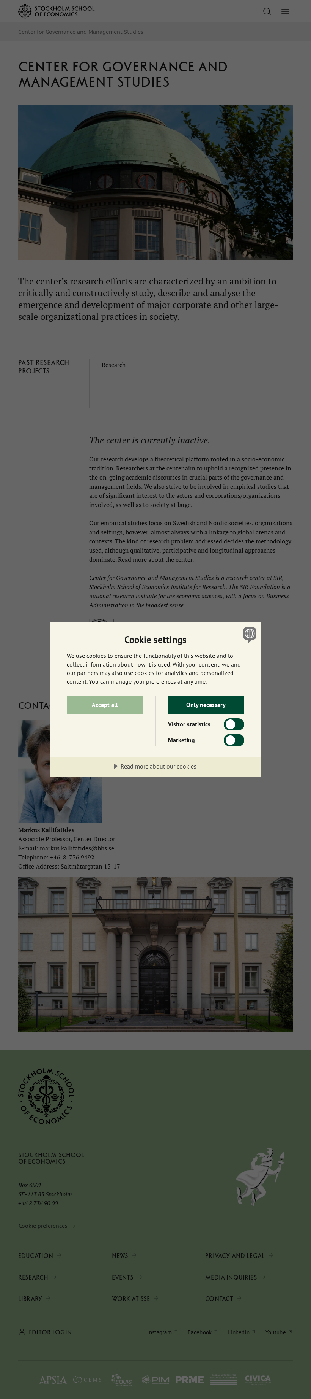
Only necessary (206, 704)
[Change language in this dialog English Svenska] (249, 635)
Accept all (105, 704)
